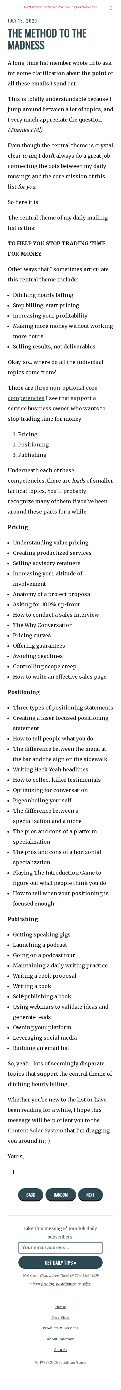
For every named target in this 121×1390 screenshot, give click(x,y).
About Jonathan (61, 1339)
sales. (86, 1284)
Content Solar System (35, 1130)
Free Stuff (60, 1317)
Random (61, 1194)
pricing (47, 1284)
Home (60, 1307)
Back (30, 1194)
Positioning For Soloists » (77, 7)
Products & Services (61, 1328)
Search (60, 1349)
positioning (66, 1284)
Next (90, 1194)
